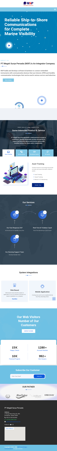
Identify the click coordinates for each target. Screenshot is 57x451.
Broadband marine (34, 154)
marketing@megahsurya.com (13, 421)
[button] (8, 80)
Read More (14, 299)
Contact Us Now (28, 331)
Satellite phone (21, 154)
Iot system (47, 154)
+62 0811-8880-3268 (11, 419)
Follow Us (7, 424)
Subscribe (39, 376)
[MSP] (28, 3)
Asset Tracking (8, 154)
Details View (38, 185)
